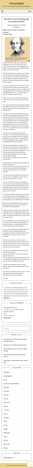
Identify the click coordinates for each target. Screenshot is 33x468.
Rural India (6, 444)
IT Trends (6, 410)
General (5, 398)
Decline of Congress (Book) (11, 383)
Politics (5, 440)
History (5, 406)
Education (6, 391)
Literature (6, 417)
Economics (6, 387)
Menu (29, 11)
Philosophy (6, 433)
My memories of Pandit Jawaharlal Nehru (14, 345)
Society (5, 448)
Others (5, 425)
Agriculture (6, 372)
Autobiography (7, 376)
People (5, 429)
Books (5, 379)
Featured (6, 395)
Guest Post (6, 402)
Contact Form (7, 317)
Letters (5, 414)
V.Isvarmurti (16, 3)
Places (5, 436)
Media (5, 421)
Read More (6, 298)
